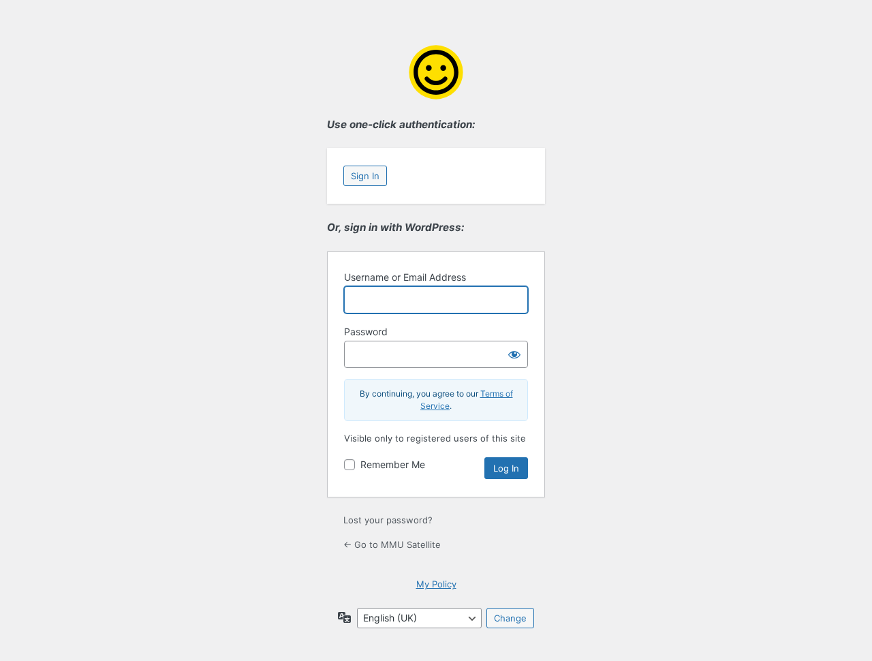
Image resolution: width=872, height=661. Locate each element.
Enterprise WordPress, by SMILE (436, 72)
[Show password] (514, 354)
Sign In (365, 175)
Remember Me (392, 464)
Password (366, 331)
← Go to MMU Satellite (392, 544)
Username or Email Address (405, 277)
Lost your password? (388, 519)
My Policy (436, 584)
